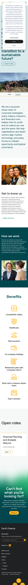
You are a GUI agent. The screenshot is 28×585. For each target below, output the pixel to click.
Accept (14, 41)
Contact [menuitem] (4, 569)
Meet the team (9, 218)
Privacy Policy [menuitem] (4, 574)
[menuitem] (10, 545)
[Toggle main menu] (26, 2)
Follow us (14, 513)
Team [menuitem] (9, 94)
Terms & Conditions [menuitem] (15, 574)
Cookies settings (14, 37)
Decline (14, 45)
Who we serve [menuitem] (5, 553)
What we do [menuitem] (5, 550)
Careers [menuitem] (17, 94)
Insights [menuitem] (3, 556)
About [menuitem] (3, 560)
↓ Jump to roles (8, 63)
